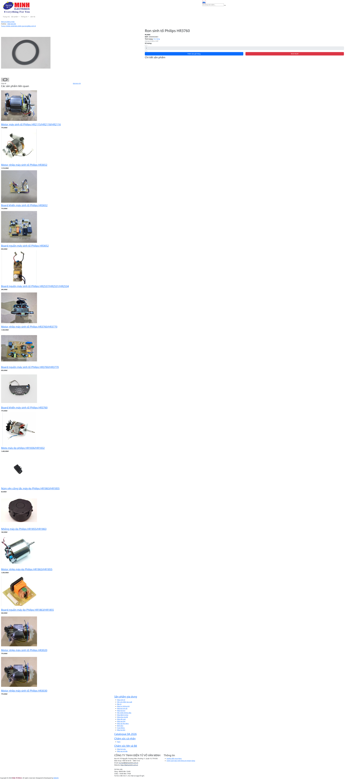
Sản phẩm (14, 17)
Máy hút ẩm (121, 730)
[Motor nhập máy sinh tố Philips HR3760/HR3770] (19, 308)
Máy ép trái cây (122, 708)
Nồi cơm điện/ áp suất (124, 702)
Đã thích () (77, 83)
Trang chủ (6, 17)
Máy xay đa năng (123, 724)
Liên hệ (32, 17)
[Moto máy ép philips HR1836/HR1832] (19, 429)
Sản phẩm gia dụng (21, 26)
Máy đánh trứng (122, 715)
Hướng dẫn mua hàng (174, 759)
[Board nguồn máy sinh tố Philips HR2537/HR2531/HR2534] (19, 267)
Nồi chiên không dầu (124, 713)
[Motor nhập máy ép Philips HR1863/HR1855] (19, 550)
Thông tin (24, 17)
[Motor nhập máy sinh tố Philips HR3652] (19, 146)
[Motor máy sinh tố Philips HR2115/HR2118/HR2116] (19, 105)
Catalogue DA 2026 (125, 734)
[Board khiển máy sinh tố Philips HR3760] (19, 389)
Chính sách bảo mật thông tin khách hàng (181, 761)
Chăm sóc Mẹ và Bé (125, 745)
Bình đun (120, 726)
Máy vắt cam (121, 719)
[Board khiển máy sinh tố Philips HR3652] (19, 186)
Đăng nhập (11, 22)
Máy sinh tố (32, 26)
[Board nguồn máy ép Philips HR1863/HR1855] (19, 591)
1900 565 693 (11, 24)
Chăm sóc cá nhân (125, 738)
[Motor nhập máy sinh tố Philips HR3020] (19, 631)
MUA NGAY (294, 54)
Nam (118, 742)
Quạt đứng (121, 728)
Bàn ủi (119, 704)
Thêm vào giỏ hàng (194, 54)
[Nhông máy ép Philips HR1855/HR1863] (19, 510)
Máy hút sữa (121, 749)
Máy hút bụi (121, 711)
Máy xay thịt (121, 721)
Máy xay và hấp (122, 751)
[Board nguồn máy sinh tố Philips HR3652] (19, 227)
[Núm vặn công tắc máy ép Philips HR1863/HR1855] (19, 469)
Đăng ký (4, 22)
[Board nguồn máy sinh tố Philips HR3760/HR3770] (19, 348)
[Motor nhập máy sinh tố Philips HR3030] (19, 672)
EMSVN (56, 778)
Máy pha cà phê (122, 717)
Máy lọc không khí (123, 706)
